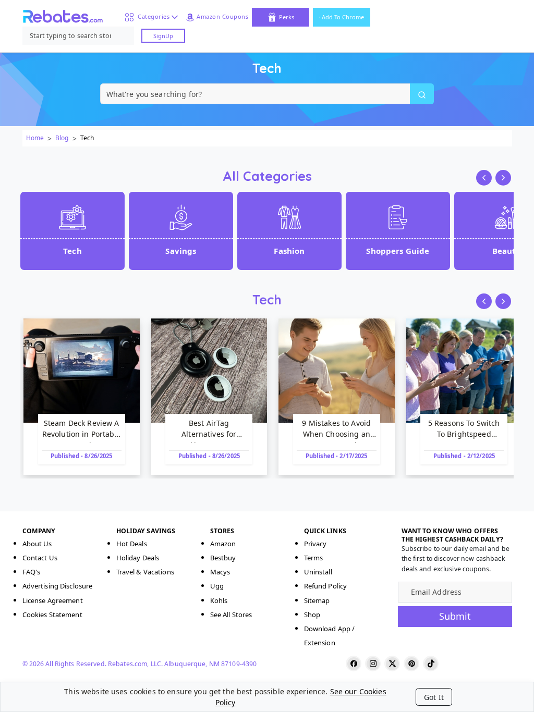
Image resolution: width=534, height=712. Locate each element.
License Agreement (52, 600)
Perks (286, 17)
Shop (312, 614)
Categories (151, 16)
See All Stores (231, 614)
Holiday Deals (138, 557)
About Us (37, 543)
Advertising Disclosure (57, 586)
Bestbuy (223, 557)
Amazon (223, 543)
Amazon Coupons (222, 16)
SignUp (163, 36)
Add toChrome (343, 17)
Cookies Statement (52, 614)
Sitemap (317, 600)
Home (35, 137)
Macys (220, 571)
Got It (434, 697)
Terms (313, 557)
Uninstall (318, 571)
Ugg (217, 586)
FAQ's (31, 571)
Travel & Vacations (145, 571)
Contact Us (39, 557)
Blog (61, 137)
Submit (455, 616)
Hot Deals (131, 543)
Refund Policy (325, 586)
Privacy (315, 543)
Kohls (219, 600)
